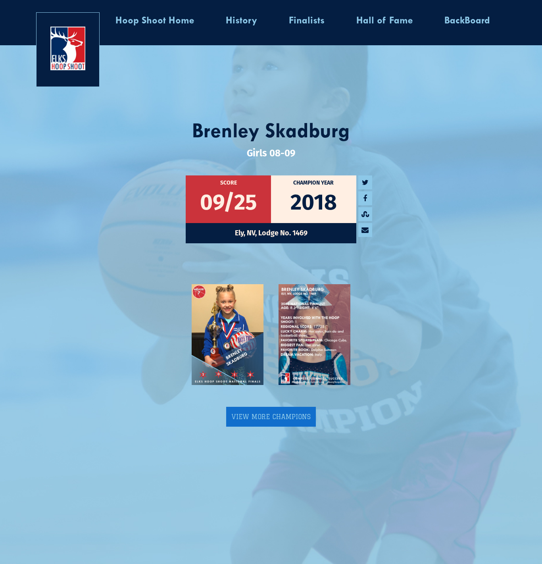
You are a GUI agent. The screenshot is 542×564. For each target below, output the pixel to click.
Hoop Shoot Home (154, 21)
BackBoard (467, 21)
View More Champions (271, 416)
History (241, 21)
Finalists (307, 21)
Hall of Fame (384, 21)
